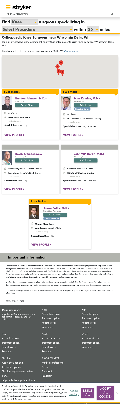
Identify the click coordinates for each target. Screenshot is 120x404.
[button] (62, 73)
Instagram (47, 375)
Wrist (85, 334)
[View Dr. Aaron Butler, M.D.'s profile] (34, 212)
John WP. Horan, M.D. (88, 153)
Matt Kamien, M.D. (86, 98)
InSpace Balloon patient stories (18, 380)
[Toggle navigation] (8, 7)
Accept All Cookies (105, 392)
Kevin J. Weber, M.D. (29, 153)
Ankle (45, 334)
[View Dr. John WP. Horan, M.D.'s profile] (66, 157)
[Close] (117, 392)
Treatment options (51, 318)
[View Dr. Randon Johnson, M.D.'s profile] (7, 102)
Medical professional (53, 362)
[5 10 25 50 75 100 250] (91, 29)
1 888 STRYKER (51, 358)
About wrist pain (90, 338)
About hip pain (90, 314)
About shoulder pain (12, 362)
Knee (44, 309)
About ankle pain (51, 338)
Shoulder (6, 358)
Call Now (28, 104)
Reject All (87, 393)
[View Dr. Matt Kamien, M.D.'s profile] (66, 102)
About (45, 367)
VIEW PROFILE (13, 135)
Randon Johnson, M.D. (30, 98)
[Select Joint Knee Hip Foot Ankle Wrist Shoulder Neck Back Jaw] (23, 22)
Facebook (47, 371)
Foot (4, 334)
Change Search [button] (71, 51)
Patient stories (49, 322)
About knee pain (51, 314)
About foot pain (10, 338)
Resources (47, 327)
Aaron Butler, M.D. (55, 208)
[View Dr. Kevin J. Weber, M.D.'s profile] (7, 157)
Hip (84, 309)
